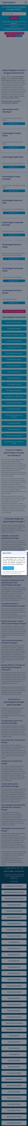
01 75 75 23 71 (9, 568)
